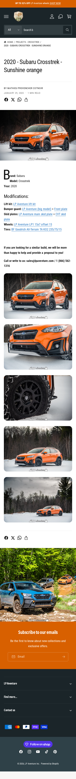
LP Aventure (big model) (36, 209)
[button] (6, 16)
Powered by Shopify (50, 763)
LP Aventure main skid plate (35, 214)
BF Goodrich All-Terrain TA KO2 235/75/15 (36, 229)
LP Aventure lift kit (24, 204)
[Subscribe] (64, 656)
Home (10, 42)
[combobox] (47, 30)
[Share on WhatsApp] (19, 99)
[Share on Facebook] (6, 99)
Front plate (60, 209)
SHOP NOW (55, 3)
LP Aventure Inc (32, 763)
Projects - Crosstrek (27, 42)
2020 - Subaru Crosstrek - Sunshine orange (27, 45)
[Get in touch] (60, 16)
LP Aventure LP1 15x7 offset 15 (33, 224)
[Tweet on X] (13, 99)
